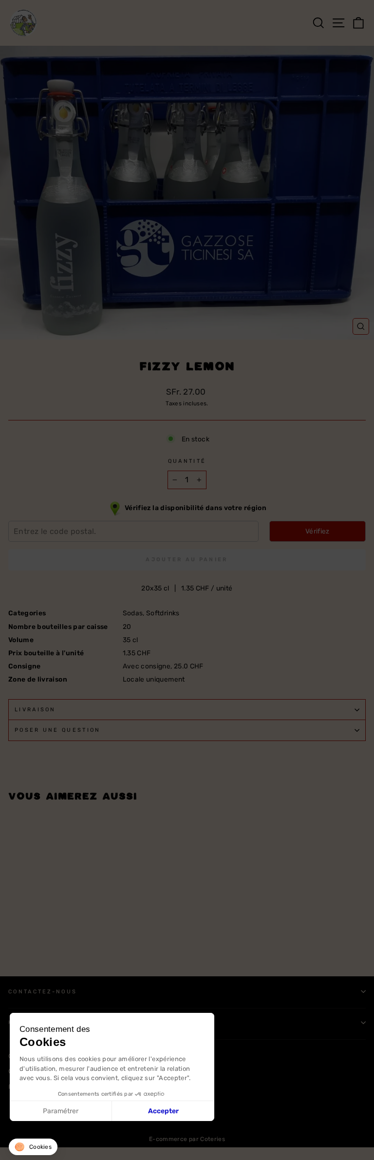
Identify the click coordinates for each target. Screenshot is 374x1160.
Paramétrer (60, 1111)
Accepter (163, 1111)
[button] (33, 1147)
